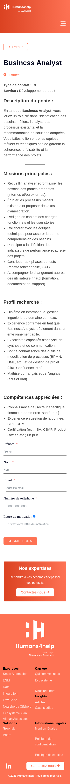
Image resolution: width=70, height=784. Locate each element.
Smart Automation (15, 673)
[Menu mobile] (63, 24)
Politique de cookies (49, 754)
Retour (17, 47)
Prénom (9, 444)
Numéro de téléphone (19, 498)
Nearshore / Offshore (17, 706)
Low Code (10, 700)
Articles (40, 702)
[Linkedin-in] (8, 766)
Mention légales (46, 728)
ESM (6, 680)
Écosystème (43, 680)
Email (8, 480)
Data (6, 687)
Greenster (10, 728)
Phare (7, 735)
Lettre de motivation (18, 516)
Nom (7, 462)
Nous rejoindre (45, 691)
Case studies (44, 707)
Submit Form (20, 541)
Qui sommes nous (47, 673)
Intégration (10, 693)
